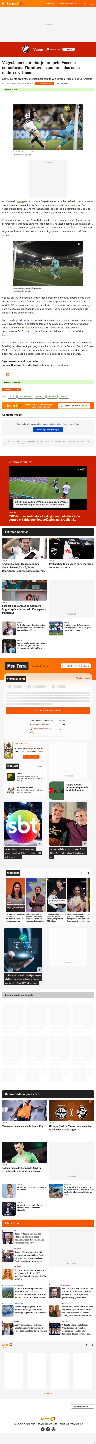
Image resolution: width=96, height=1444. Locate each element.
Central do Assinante (68, 3)
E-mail (85, 3)
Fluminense (69, 205)
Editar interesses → (83, 678)
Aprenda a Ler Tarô (31, 757)
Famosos (17, 1249)
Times (67, 49)
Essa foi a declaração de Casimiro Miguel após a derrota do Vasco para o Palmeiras (24, 609)
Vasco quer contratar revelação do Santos (31, 1188)
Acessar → (41, 766)
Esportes (52, 397)
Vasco (38, 49)
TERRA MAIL (50, 3)
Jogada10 (40, 397)
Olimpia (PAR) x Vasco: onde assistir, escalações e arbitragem (70, 1127)
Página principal (14, 3)
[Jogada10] (8, 374)
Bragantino (81, 223)
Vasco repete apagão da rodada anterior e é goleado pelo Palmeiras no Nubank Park (32, 645)
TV (15, 1231)
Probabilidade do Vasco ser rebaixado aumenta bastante (71, 565)
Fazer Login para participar (48, 429)
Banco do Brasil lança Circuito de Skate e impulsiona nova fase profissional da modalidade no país (79, 1191)
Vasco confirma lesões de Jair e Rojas (23, 1126)
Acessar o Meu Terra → (40, 666)
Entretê (17, 1322)
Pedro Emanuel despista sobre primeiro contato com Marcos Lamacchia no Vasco (31, 627)
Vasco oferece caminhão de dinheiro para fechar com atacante (29, 1207)
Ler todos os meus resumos (48, 710)
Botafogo (27, 327)
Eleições (65, 1322)
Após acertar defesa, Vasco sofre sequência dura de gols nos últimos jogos (77, 627)
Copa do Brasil (25, 397)
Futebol (64, 397)
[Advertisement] (68, 646)
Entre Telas (65, 1285)
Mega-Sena (18, 1303)
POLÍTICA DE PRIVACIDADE (71, 1424)
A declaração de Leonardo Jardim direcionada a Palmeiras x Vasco (21, 1169)
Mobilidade (18, 1285)
